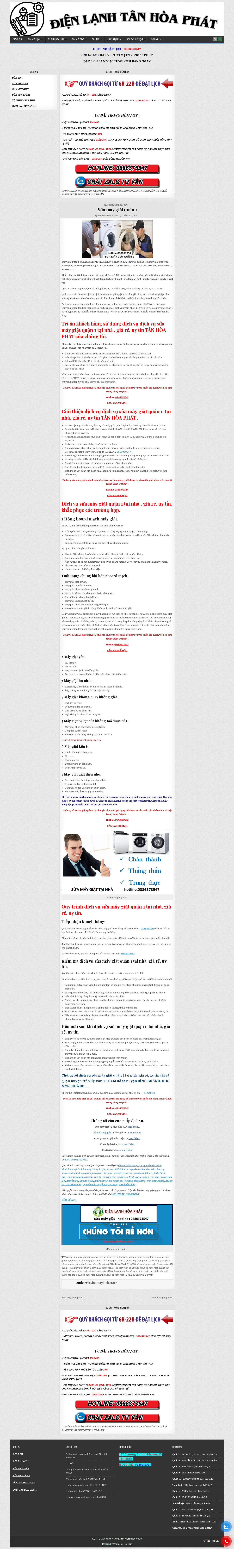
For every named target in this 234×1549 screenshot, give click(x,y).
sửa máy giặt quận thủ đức (95, 1275)
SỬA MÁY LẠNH (34, 39)
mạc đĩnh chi (116, 1180)
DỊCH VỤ (154, 39)
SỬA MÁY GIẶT (78, 39)
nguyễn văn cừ (93, 1177)
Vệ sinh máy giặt (102, 1132)
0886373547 (132, 49)
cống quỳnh (142, 1177)
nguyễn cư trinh (125, 1177)
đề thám (107, 1173)
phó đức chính (76, 1177)
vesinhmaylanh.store (108, 215)
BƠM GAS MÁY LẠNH (135, 39)
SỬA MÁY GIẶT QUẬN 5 (123, 1264)
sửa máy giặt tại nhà (121, 1275)
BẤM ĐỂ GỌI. (68, 1200)
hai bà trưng (100, 1180)
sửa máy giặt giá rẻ (83, 1257)
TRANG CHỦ (17, 39)
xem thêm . (134, 1127)
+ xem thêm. (148, 1093)
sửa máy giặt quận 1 (92, 1260)
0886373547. (121, 397)
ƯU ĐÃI (70, 1463)
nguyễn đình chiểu (135, 1180)
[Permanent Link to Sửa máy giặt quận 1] (117, 239)
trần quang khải (155, 1180)
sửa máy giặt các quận (117, 204)
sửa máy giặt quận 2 (75, 1264)
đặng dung (111, 1184)
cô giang (89, 1173)
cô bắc (98, 1173)
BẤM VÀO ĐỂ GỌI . (117, 403)
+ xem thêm (134, 1132)
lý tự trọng (107, 1169)
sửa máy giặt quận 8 (80, 1268)
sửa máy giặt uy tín (143, 1275)
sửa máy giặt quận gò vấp (82, 1271)
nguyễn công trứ (123, 1173)
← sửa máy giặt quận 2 (71, 1297)
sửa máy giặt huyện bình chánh (111, 1257)
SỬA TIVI (95, 39)
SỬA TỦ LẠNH (113, 39)
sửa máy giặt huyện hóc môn (144, 1257)
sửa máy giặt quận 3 (98, 1264)
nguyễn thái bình (142, 1173)
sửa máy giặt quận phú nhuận (113, 1271)
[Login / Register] (220, 39)
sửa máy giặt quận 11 (138, 1260)
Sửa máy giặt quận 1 (117, 210)
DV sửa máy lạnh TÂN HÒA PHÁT (84, 1491)
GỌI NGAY (67, 1159)
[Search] (215, 39)
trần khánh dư (73, 1184)
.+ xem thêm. (128, 1144)
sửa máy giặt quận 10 (115, 1260)
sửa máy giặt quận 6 (147, 1264)
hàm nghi (73, 1169)
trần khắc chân (127, 1184)
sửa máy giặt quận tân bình (144, 1271)
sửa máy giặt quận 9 (102, 1268)
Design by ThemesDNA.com (117, 1544)
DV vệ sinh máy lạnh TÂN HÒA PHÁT (85, 1479)
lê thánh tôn (121, 1169)
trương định (86, 1180)
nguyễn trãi (108, 1177)
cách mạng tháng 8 (89, 1169)
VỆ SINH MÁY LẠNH (56, 39)
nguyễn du (72, 1180)
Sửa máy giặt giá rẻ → (163, 1297)
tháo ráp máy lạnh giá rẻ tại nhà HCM (86, 1497)
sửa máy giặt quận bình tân (128, 1268)
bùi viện (155, 1177)
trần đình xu (77, 1173)
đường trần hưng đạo (130, 1165)
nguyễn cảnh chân (139, 1169)
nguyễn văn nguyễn (94, 1184)
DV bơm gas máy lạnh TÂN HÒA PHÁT (86, 1485)
